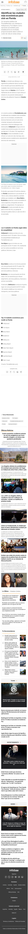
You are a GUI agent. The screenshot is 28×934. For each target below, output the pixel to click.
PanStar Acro (8, 5)
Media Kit (14, 912)
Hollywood (4, 421)
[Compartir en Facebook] (8, 72)
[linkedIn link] (22, 877)
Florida (3, 424)
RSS (18, 892)
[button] (2, 2)
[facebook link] (6, 877)
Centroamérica (18, 888)
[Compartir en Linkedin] (15, 72)
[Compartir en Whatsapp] (4, 72)
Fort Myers (15, 418)
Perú (12, 888)
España (15, 885)
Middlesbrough (15, 5)
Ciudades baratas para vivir (16, 421)
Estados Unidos (5, 9)
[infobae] (14, 2)
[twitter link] (9, 877)
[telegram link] (19, 877)
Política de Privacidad (20, 921)
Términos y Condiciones (8, 921)
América (5, 885)
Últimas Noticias (12, 892)
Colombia (10, 885)
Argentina (5, 909)
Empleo (14, 900)
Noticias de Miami (13, 424)
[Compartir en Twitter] (11, 72)
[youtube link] (15, 877)
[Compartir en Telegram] (18, 72)
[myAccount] (25, 2)
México (8, 888)
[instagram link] (12, 877)
